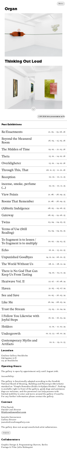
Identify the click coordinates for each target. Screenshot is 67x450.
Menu (61, 3)
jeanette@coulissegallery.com (15, 422)
